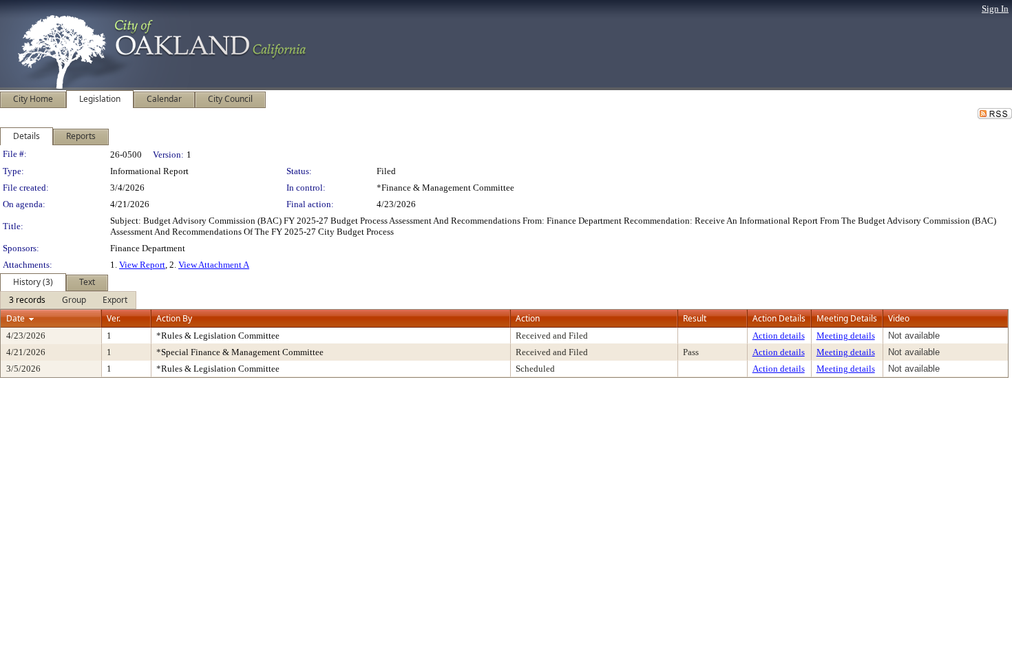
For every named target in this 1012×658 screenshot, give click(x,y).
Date (15, 318)
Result (694, 318)
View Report (142, 264)
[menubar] (68, 300)
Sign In (995, 8)
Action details (778, 335)
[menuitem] (27, 300)
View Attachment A (213, 264)
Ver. (113, 318)
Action (528, 318)
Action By (174, 318)
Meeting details (845, 335)
